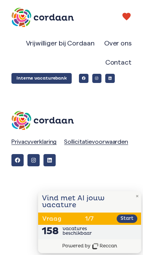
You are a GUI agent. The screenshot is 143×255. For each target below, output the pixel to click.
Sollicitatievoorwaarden (96, 142)
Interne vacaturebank (41, 78)
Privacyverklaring (33, 142)
